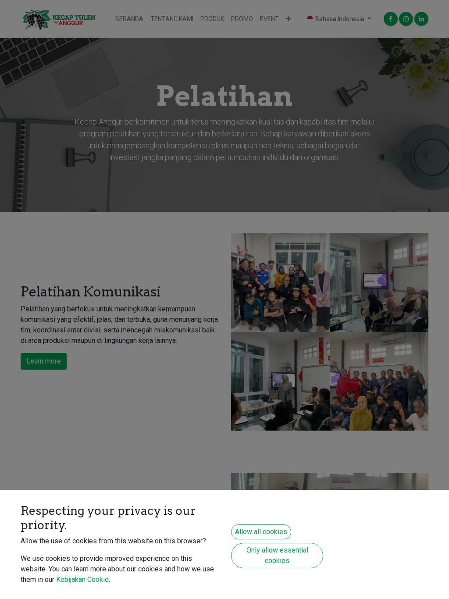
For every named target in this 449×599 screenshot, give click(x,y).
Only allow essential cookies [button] (277, 555)
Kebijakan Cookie (82, 579)
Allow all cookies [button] (261, 532)
